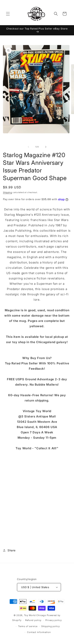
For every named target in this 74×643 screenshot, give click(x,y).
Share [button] (11, 550)
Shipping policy (50, 626)
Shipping (7, 192)
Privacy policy (53, 620)
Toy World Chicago (35, 615)
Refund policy (33, 620)
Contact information (39, 632)
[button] (8, 13)
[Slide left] (28, 147)
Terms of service (27, 626)
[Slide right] (45, 147)
